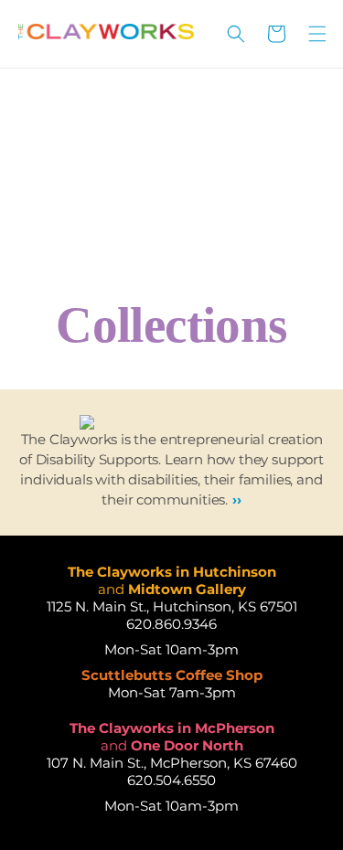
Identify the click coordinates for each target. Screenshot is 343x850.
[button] (236, 34)
